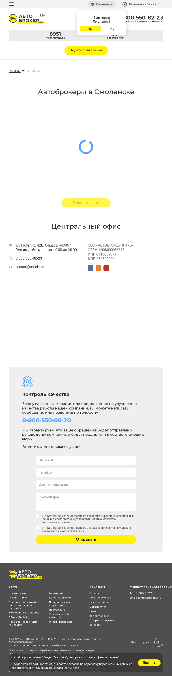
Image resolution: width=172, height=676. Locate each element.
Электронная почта (53, 484)
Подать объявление (86, 50)
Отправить (86, 539)
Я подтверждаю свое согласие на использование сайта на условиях (86, 529)
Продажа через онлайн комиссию (23, 623)
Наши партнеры (99, 602)
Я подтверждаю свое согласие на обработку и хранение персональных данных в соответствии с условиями (88, 519)
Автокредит (56, 593)
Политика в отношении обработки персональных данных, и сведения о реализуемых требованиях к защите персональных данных (54, 652)
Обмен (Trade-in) (19, 617)
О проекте (95, 593)
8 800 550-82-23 (140, 17)
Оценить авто (17, 593)
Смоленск (103, 4)
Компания (97, 587)
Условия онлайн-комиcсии (59, 616)
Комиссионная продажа (24, 612)
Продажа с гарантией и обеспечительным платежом (23, 605)
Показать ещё (86, 203)
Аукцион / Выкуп (19, 597)
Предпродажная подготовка (59, 604)
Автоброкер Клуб (21, 642)
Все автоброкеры (100, 616)
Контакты (95, 625)
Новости (94, 611)
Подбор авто (57, 609)
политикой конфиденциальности (56, 668)
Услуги (14, 587)
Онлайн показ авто (61, 621)
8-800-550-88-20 (46, 420)
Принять (149, 662)
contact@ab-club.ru (30, 267)
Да (90, 28)
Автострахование (60, 597)
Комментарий (49, 497)
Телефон (45, 472)
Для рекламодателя (102, 620)
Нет (113, 28)
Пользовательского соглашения (63, 531)
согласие (73, 664)
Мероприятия (97, 606)
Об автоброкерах (100, 597)
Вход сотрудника (141, 642)
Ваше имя (46, 460)
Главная (15, 70)
